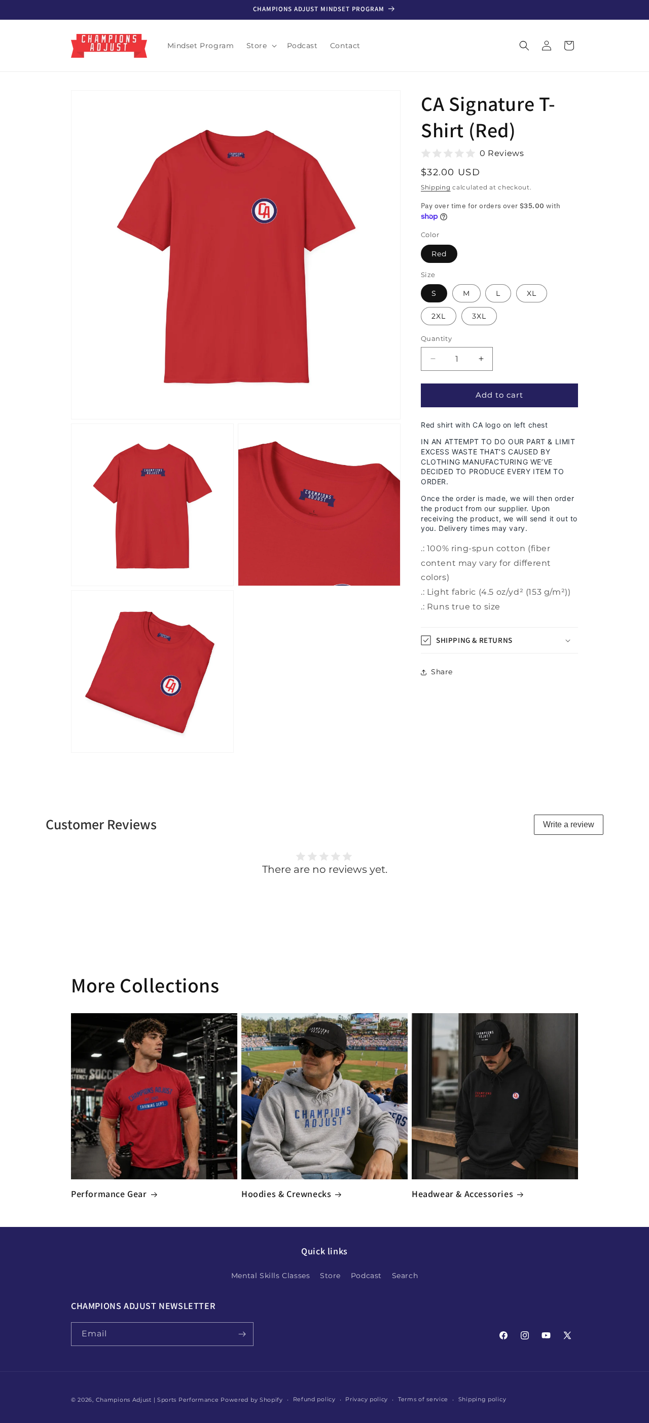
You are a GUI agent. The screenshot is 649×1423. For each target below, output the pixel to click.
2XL (438, 316)
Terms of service (423, 1399)
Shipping (436, 187)
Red (439, 253)
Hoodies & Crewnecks (286, 1194)
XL (531, 293)
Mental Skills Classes (270, 1275)
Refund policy (314, 1399)
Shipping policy (482, 1399)
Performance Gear (109, 1194)
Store (330, 1275)
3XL (479, 316)
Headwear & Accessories (462, 1194)
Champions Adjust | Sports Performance (157, 1399)
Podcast (366, 1275)
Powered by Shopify (252, 1399)
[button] (260, 45)
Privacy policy (366, 1399)
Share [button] (442, 671)
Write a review (568, 824)
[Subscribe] (242, 1334)
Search (405, 1275)
